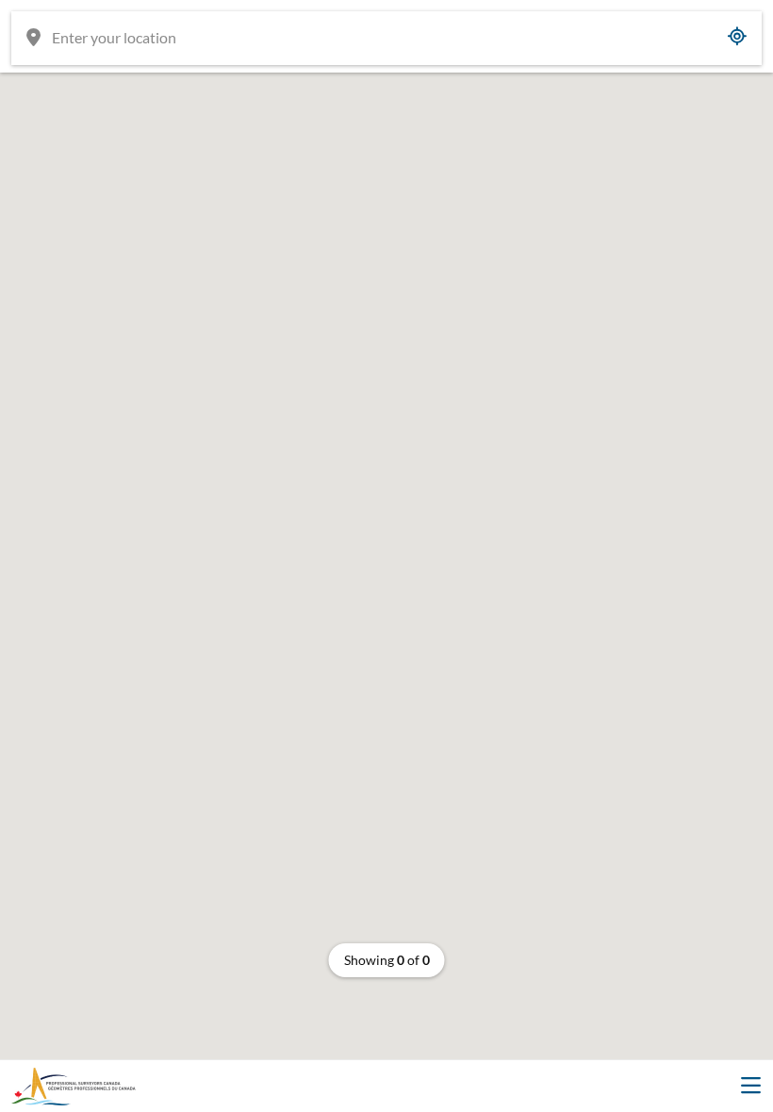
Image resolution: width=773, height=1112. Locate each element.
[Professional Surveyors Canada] (73, 1086)
